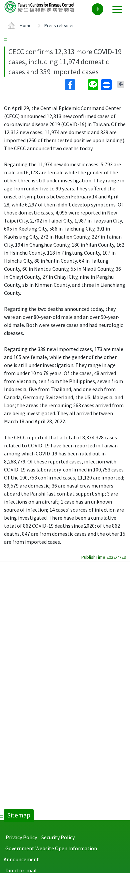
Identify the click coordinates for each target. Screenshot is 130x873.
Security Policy (58, 837)
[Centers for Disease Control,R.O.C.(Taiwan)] (40, 6)
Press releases (59, 25)
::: (5, 39)
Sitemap (18, 815)
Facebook (75, 84)
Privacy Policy (21, 837)
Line (93, 84)
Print (107, 84)
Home (26, 25)
